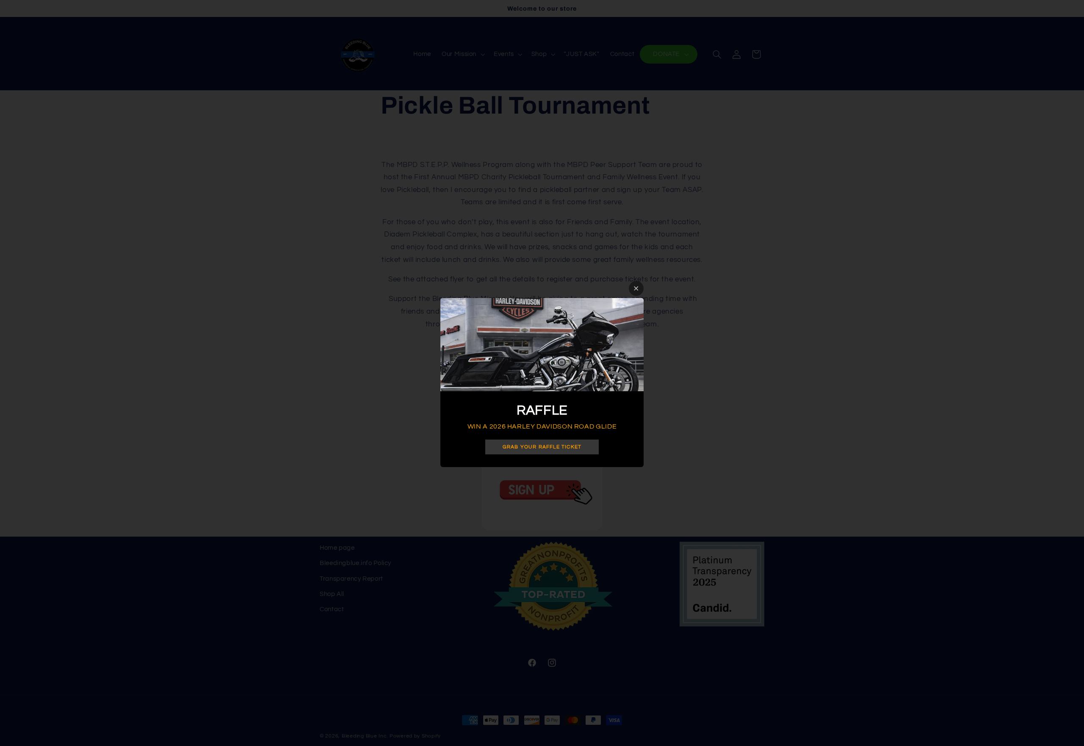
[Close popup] (636, 288)
